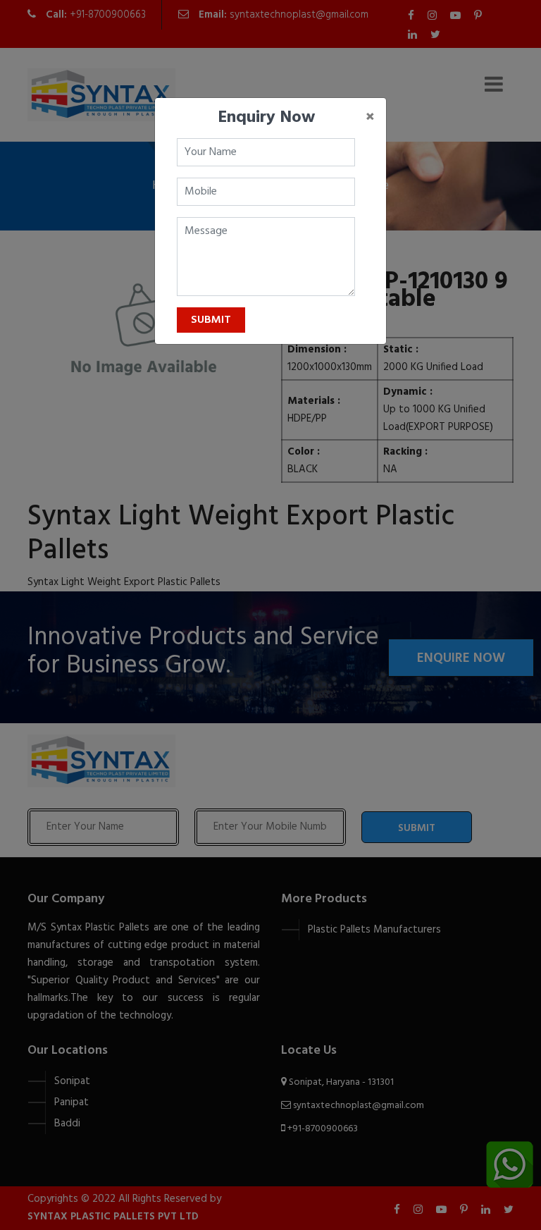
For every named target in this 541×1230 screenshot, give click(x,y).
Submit (211, 320)
